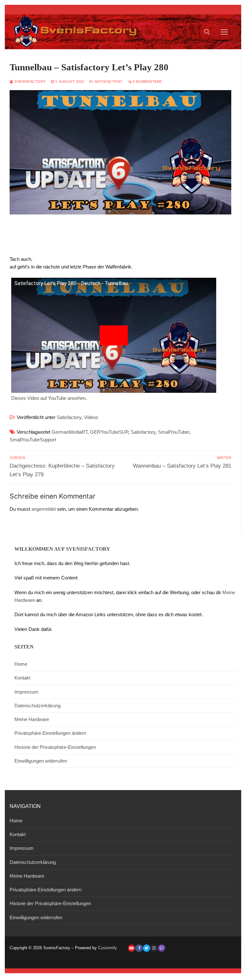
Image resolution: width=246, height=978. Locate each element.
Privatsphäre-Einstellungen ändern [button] (50, 733)
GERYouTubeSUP (109, 432)
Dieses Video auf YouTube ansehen (48, 398)
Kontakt (22, 677)
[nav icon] (224, 32)
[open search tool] (207, 32)
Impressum (26, 692)
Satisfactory (108, 81)
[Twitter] (146, 948)
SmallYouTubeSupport (33, 439)
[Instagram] (154, 948)
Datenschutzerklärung (37, 705)
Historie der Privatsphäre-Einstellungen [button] (55, 747)
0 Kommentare (146, 81)
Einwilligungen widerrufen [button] (40, 761)
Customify (107, 947)
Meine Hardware (31, 719)
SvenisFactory (29, 81)
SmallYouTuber (173, 432)
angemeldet (43, 509)
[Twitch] (161, 948)
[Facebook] (139, 948)
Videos (91, 417)
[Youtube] (131, 948)
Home (20, 664)
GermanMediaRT (69, 432)
